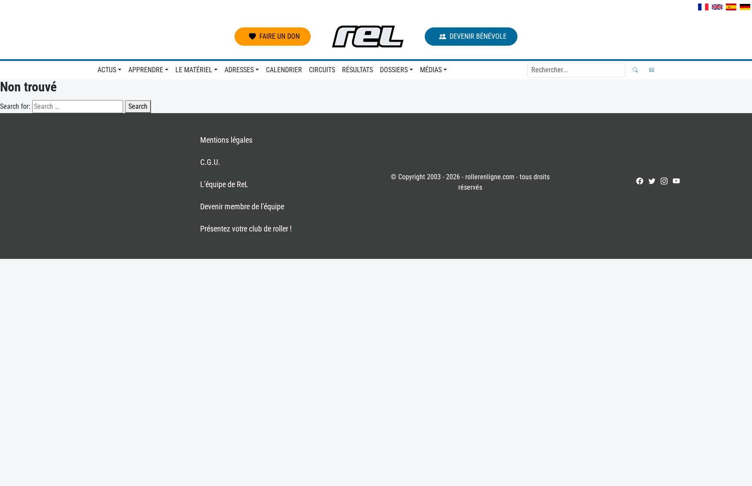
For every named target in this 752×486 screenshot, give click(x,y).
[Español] (731, 6)
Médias (431, 70)
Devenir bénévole (478, 36)
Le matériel (193, 70)
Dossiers (394, 70)
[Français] (703, 6)
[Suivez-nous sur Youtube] (676, 181)
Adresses (239, 70)
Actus (106, 70)
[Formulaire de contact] (651, 69)
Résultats (357, 70)
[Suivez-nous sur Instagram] (664, 181)
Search (138, 106)
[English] (717, 7)
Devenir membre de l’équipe (242, 206)
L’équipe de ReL (224, 184)
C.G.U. (210, 162)
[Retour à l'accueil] (368, 36)
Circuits (322, 70)
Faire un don (279, 36)
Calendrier (284, 70)
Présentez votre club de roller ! (246, 228)
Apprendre (145, 70)
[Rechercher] (635, 69)
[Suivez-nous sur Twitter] (651, 181)
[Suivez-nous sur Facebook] (639, 181)
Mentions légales (226, 139)
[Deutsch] (745, 7)
